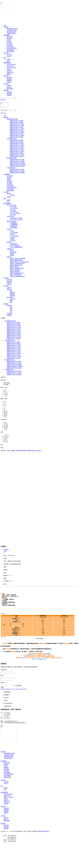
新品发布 (12, 294)
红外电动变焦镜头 (12, 48)
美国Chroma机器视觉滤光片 (17, 276)
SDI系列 (12, 231)
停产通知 (12, 295)
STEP (5, 551)
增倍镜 (8, 59)
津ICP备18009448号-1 (44, 831)
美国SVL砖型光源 (15, 271)
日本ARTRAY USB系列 (16, 219)
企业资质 (12, 299)
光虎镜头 (6, 27)
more (2, 725)
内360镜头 (9, 43)
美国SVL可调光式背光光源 (17, 263)
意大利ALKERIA (11, 64)
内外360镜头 (10, 46)
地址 (11, 312)
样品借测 (9, 79)
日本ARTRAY (10, 66)
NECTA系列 (13, 206)
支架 (8, 61)
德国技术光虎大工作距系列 (17, 163)
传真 (11, 308)
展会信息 (12, 292)
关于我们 (6, 83)
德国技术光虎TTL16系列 (16, 127)
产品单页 (6, 549)
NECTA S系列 (13, 208)
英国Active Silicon (11, 67)
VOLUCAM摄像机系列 (16, 247)
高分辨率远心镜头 (12, 32)
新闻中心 (9, 87)
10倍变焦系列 (13, 226)
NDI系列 (12, 239)
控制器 (12, 255)
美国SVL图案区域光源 (16, 260)
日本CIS (9, 69)
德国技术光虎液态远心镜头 (17, 166)
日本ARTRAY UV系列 (16, 218)
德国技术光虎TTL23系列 (16, 130)
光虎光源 (6, 53)
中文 (2, 99)
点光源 (8, 56)
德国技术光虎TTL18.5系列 (17, 128)
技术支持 (6, 75)
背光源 (12, 250)
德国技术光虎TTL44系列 (16, 137)
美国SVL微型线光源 (15, 274)
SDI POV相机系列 (15, 245)
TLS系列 (12, 195)
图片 (11, 302)
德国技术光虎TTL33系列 (16, 133)
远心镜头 (9, 38)
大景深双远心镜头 (12, 30)
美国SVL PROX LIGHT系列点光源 (19, 261)
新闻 (11, 291)
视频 (11, 300)
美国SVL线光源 (14, 266)
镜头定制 (9, 77)
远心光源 (9, 54)
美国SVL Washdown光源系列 (17, 258)
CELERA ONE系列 (15, 213)
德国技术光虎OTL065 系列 (17, 159)
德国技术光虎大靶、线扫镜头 (18, 164)
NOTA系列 (13, 214)
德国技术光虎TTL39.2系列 (17, 135)
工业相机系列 (13, 244)
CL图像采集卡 (14, 222)
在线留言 (9, 95)
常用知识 (9, 80)
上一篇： (7, 689)
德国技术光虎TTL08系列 (16, 122)
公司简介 (9, 85)
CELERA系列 (13, 211)
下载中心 (9, 82)
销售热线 (9, 93)
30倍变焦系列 (13, 227)
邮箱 (11, 310)
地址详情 (9, 92)
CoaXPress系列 (14, 232)
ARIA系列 (12, 210)
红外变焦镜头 (10, 49)
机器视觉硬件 (7, 62)
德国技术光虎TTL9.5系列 (17, 124)
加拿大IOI (9, 70)
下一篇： (20, 689)
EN (4, 99)
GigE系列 (12, 237)
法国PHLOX (10, 72)
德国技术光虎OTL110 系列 (17, 161)
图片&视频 (10, 88)
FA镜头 (9, 40)
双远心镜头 (10, 36)
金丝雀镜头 (7, 35)
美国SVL (9, 74)
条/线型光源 (13, 252)
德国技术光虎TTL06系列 (16, 120)
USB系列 (12, 234)
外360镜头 (9, 45)
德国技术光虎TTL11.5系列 (17, 125)
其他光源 (12, 253)
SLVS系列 (12, 240)
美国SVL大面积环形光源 (16, 268)
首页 (5, 25)
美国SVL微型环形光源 (16, 265)
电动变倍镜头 (10, 51)
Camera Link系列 (14, 235)
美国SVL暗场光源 (15, 269)
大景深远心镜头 (11, 33)
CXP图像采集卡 (14, 224)
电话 (11, 307)
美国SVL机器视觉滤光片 (16, 273)
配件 (5, 57)
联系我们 (6, 90)
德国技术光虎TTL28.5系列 (17, 132)
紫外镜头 (9, 41)
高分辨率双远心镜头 (12, 28)
